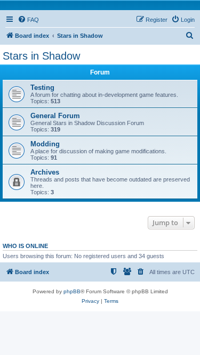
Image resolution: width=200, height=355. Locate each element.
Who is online (25, 246)
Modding (45, 144)
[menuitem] (28, 19)
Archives (44, 172)
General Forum (55, 116)
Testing (42, 88)
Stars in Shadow (41, 56)
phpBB (72, 291)
